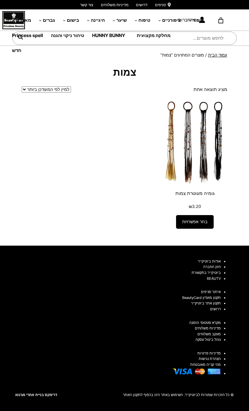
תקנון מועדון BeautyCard (201, 297)
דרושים (142, 4)
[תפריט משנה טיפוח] (136, 20)
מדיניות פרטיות (209, 353)
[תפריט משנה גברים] (40, 20)
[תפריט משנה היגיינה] (88, 20)
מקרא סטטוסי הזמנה (205, 322)
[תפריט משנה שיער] (114, 20)
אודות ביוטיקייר (209, 261)
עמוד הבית (217, 55)
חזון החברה (212, 266)
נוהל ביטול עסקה (208, 339)
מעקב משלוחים (209, 334)
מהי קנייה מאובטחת (205, 364)
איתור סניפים (211, 291)
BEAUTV (214, 278)
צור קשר (86, 4)
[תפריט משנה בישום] (64, 20)
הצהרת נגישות (210, 358)
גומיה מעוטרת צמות (195, 193)
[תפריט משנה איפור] (190, 20)
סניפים (160, 4)
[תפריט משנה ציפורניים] (159, 20)
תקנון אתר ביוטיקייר (206, 303)
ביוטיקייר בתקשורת (206, 272)
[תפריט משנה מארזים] (13, 20)
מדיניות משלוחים (114, 4)
